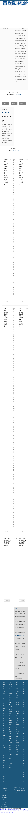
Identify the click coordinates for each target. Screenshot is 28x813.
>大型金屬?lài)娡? (18, 752)
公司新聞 (6, 301)
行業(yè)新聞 (7, 600)
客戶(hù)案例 (4, 777)
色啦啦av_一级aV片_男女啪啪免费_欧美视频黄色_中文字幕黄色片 (13, 809)
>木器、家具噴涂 (18, 711)
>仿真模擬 (23, 702)
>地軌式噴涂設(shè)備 (10, 736)
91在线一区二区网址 (10, 812)
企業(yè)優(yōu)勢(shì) (4, 728)
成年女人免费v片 (3, 810)
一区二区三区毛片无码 (11, 810)
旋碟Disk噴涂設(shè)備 (10, 725)
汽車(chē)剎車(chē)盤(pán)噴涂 (17, 693)
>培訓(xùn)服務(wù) (23, 756)
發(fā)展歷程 (4, 762)
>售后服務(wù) (23, 774)
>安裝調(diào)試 (23, 738)
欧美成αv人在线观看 (20, 810)
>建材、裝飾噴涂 (18, 731)
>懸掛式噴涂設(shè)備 (10, 747)
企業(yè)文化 (4, 747)
